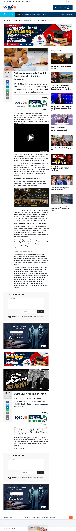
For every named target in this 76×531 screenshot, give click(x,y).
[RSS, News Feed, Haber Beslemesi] (71, 517)
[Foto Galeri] (72, 1)
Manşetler (9, 1)
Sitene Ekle (28, 1)
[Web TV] (68, 1)
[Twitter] (7, 84)
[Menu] (55, 7)
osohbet (7, 523)
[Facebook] (7, 81)
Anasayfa (27, 517)
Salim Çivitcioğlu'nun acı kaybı (30, 14)
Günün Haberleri (16, 1)
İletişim (38, 517)
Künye (33, 517)
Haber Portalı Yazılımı (11, 528)
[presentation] (9, 15)
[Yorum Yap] (7, 98)
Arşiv (23, 1)
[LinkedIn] (7, 87)
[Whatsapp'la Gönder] (7, 90)
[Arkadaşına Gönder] (7, 92)
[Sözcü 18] (9, 7)
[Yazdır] (7, 95)
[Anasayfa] (4, 1)
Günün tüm (67, 14)
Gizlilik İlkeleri (45, 517)
